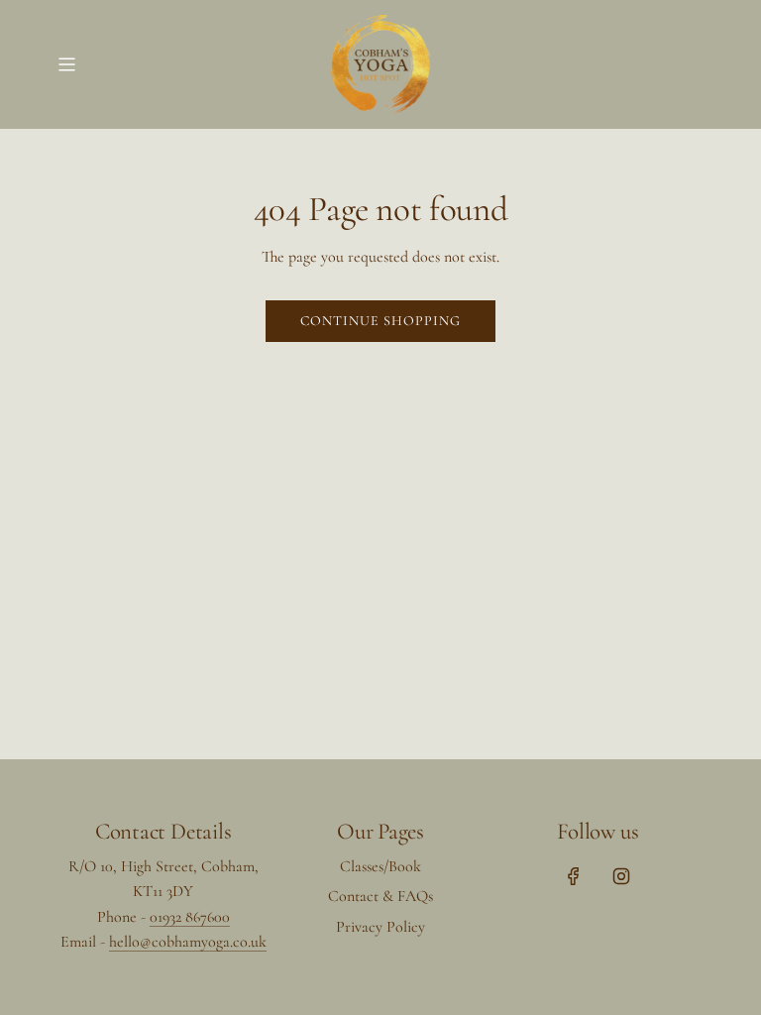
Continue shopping (380, 320)
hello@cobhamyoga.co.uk (188, 942)
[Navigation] (66, 64)
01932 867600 (190, 917)
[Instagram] (621, 876)
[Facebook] (574, 876)
